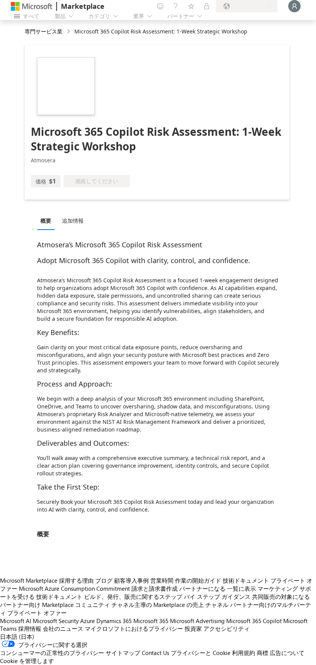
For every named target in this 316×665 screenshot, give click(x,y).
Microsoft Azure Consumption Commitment (74, 588)
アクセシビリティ (226, 628)
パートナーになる (202, 588)
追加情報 (73, 220)
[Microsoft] (31, 6)
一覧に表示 (241, 588)
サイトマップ (123, 653)
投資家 (193, 628)
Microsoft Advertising (197, 621)
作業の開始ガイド (198, 580)
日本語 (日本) (17, 636)
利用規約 (243, 653)
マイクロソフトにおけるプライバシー (134, 628)
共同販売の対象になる (281, 596)
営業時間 (161, 580)
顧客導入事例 (131, 580)
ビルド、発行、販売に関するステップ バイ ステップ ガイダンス (167, 596)
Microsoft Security (56, 621)
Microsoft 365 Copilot (254, 621)
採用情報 (29, 628)
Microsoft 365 (150, 621)
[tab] (48, 220)
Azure (87, 621)
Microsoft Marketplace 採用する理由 (47, 580)
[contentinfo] (69, 32)
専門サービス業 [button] (43, 31)
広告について (287, 653)
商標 (262, 653)
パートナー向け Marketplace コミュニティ (55, 604)
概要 (45, 220)
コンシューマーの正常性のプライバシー (52, 653)
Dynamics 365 (114, 621)
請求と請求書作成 (154, 588)
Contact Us (155, 653)
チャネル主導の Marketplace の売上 (157, 604)
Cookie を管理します (27, 661)
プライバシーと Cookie (200, 653)
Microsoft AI (15, 621)
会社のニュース (63, 628)
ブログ (104, 580)
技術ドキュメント (246, 580)
